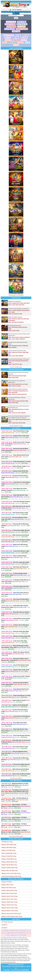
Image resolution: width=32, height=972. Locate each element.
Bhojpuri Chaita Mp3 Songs (9, 856)
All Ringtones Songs (7, 841)
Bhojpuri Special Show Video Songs (11, 913)
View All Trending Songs (16, 367)
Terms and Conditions (18, 966)
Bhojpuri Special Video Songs (10, 896)
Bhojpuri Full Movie (7, 881)
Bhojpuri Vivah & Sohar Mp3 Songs (11, 873)
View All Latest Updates (16, 778)
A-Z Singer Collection (7, 922)
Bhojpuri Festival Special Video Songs (12, 916)
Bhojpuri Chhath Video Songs (9, 902)
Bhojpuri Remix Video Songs (9, 899)
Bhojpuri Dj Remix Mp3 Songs (10, 867)
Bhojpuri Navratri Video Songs (10, 907)
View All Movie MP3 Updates (16, 836)
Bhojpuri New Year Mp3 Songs (10, 870)
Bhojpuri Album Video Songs (9, 890)
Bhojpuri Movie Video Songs (9, 893)
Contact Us (4, 924)
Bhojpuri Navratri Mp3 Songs (9, 864)
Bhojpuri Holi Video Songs (9, 887)
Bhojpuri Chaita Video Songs (9, 905)
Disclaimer (4, 927)
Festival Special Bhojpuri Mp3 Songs (11, 876)
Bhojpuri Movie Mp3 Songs (9, 847)
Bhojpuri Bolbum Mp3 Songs (9, 862)
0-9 (25, 935)
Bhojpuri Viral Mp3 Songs (8, 850)
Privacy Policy (6, 966)
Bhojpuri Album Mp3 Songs (9, 844)
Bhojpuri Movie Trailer (7, 884)
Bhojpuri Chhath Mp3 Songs (9, 859)
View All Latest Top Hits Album (16, 295)
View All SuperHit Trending (16, 425)
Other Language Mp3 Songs (9, 853)
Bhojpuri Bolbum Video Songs (10, 910)
